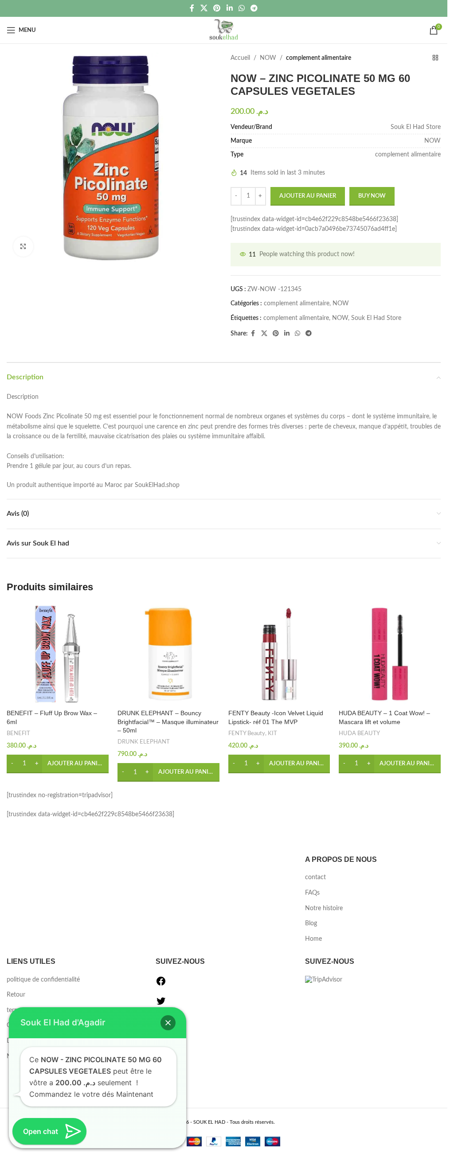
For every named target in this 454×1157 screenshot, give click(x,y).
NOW (268, 58)
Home (313, 939)
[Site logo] (223, 30)
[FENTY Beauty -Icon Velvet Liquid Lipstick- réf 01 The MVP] (279, 654)
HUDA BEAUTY (359, 733)
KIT (272, 733)
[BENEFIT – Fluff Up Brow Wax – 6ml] (58, 654)
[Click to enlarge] (23, 247)
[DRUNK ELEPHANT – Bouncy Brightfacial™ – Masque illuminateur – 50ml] (168, 654)
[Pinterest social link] (217, 8)
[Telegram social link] (253, 8)
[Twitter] (161, 1004)
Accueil (240, 58)
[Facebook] (161, 985)
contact (315, 877)
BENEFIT (18, 733)
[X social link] (203, 8)
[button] (58, 764)
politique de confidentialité (43, 980)
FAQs (312, 893)
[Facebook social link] (192, 8)
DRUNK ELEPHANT (143, 742)
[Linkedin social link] (229, 8)
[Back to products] (435, 58)
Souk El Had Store (376, 318)
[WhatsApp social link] (241, 8)
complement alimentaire (318, 58)
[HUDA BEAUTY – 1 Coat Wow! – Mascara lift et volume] (390, 654)
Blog (311, 923)
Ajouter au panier (307, 196)
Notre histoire (324, 908)
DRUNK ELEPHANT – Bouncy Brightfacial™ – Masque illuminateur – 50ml (168, 721)
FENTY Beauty (246, 733)
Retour (16, 995)
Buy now (372, 196)
